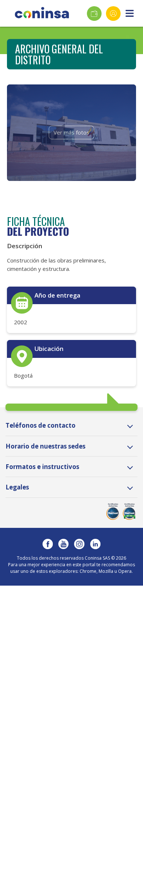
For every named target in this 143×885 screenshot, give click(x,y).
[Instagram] (79, 544)
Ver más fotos (71, 132)
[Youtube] (63, 544)
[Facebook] (48, 544)
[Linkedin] (95, 544)
